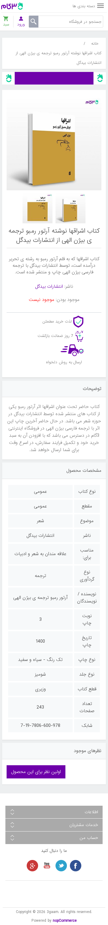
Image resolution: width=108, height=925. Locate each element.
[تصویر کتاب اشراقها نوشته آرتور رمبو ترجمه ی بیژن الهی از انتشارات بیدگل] (71, 208)
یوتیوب (46, 865)
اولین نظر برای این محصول (36, 771)
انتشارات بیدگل (49, 286)
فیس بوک (75, 865)
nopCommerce (65, 921)
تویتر (61, 865)
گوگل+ (32, 865)
